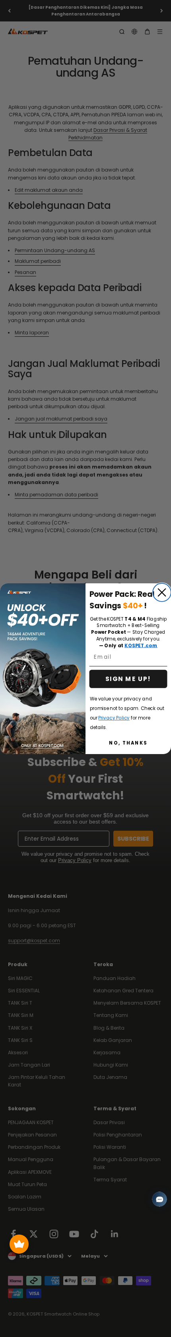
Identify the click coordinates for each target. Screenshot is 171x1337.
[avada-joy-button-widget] (19, 1244)
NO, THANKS (128, 742)
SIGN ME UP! (128, 678)
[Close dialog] (162, 592)
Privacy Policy (113, 717)
